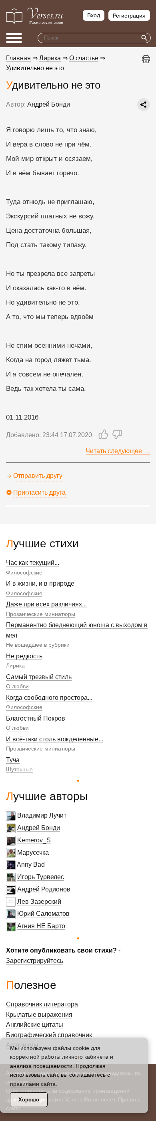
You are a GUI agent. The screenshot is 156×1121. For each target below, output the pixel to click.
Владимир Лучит (41, 815)
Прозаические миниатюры (40, 614)
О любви (17, 686)
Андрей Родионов (43, 889)
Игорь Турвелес (40, 876)
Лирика (15, 665)
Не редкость (24, 656)
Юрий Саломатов (43, 913)
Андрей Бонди (38, 827)
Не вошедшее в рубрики (38, 645)
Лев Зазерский (39, 901)
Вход (93, 15)
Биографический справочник (49, 1035)
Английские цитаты (34, 1024)
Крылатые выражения (39, 1014)
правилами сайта (33, 1084)
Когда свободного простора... (49, 697)
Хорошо (28, 1100)
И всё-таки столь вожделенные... (54, 739)
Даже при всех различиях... (46, 604)
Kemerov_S (34, 840)
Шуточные (19, 769)
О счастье (83, 58)
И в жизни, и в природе (40, 583)
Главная (18, 58)
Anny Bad (31, 864)
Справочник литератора (42, 1004)
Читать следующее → (118, 451)
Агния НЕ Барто (41, 926)
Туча (13, 760)
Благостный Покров (35, 718)
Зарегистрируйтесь (34, 960)
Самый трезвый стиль (39, 676)
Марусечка (33, 852)
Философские (24, 572)
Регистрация (129, 15)
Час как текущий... (32, 562)
